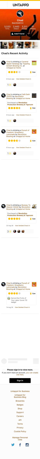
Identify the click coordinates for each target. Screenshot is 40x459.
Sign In (20, 380)
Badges (20, 405)
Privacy (20, 427)
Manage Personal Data (20, 438)
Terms (20, 424)
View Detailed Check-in (23, 79)
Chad (8, 62)
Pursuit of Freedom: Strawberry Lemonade (17, 132)
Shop (20, 408)
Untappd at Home (13, 68)
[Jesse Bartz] (14, 84)
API (20, 420)
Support (20, 412)
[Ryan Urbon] (23, 231)
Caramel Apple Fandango (17, 63)
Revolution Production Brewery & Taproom (20, 104)
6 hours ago (10, 79)
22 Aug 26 (9, 225)
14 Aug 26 (9, 307)
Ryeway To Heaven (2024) (18, 206)
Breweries (20, 401)
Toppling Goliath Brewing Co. (18, 65)
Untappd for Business (20, 391)
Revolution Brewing (15, 97)
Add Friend (19, 34)
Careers (20, 416)
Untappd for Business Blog (20, 396)
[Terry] (14, 231)
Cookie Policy (20, 431)
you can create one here (27, 374)
